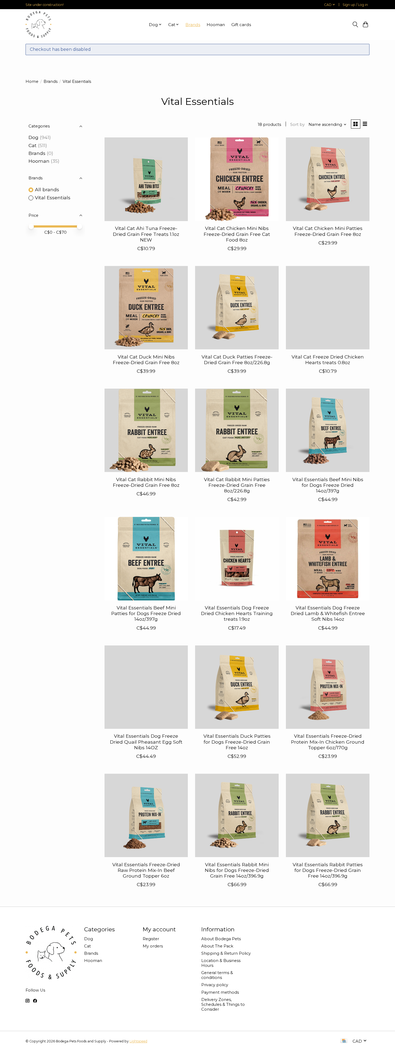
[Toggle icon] (355, 24)
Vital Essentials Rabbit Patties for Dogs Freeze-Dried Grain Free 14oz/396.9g (328, 870)
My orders (153, 946)
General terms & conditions (217, 975)
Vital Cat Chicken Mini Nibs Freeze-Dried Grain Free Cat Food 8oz (237, 233)
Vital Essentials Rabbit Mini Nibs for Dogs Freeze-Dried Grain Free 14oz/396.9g (237, 870)
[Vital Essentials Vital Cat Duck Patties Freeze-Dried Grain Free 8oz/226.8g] (236, 307)
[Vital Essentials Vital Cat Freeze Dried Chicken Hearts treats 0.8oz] (327, 307)
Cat (32, 145)
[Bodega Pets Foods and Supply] (38, 24)
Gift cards (241, 24)
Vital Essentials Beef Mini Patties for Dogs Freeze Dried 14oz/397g (146, 613)
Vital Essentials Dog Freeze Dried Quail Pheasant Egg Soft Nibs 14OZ (146, 741)
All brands (47, 189)
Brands (192, 24)
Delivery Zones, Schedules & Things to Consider (223, 1004)
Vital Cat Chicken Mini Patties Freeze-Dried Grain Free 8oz (327, 231)
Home (32, 81)
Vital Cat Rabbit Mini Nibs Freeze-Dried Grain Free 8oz (146, 482)
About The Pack (217, 946)
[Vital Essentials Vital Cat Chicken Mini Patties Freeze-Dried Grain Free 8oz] (327, 179)
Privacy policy (214, 984)
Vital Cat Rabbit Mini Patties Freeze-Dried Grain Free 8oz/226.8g (237, 485)
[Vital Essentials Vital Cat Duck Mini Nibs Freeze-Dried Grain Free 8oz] (146, 307)
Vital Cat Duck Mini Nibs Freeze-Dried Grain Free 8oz (146, 359)
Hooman (216, 24)
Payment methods (220, 992)
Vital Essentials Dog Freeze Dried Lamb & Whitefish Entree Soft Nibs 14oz (328, 613)
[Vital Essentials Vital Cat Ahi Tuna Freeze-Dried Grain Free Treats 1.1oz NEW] (146, 179)
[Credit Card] (343, 1041)
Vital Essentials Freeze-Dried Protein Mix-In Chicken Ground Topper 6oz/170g (327, 741)
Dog (33, 137)
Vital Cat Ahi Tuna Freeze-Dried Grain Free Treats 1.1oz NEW (146, 233)
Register (151, 938)
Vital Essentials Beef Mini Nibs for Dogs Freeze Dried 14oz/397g (327, 485)
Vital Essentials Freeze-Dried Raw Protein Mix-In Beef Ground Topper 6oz (146, 870)
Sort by (297, 124)
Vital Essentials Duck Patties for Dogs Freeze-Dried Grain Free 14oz (237, 741)
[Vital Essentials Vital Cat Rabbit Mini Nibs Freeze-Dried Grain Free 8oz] (146, 430)
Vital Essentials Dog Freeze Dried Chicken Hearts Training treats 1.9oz (237, 613)
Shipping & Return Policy (226, 953)
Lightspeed (138, 1041)
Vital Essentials (52, 197)
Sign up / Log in (355, 5)
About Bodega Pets (221, 938)
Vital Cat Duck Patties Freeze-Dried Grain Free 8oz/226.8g (237, 359)
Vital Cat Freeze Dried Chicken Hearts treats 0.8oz (328, 359)
